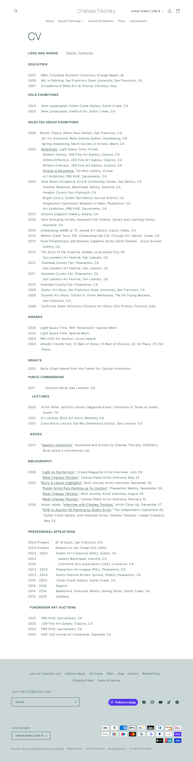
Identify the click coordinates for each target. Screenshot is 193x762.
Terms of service (95, 748)
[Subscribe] (75, 702)
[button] (16, 11)
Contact (133, 673)
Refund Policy (151, 673)
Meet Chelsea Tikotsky (60, 477)
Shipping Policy (83, 680)
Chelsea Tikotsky (31, 749)
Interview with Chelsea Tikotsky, (88, 504)
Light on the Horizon (58, 472)
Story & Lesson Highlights (61, 483)
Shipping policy (117, 748)
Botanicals (49, 149)
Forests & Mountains (58, 171)
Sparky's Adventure (57, 445)
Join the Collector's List (45, 673)
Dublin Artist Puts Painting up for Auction (75, 488)
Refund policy (75, 748)
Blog (121, 673)
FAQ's (110, 673)
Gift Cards (96, 673)
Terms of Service (109, 680)
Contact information (140, 748)
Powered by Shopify (52, 749)
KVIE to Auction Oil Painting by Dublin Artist (77, 510)
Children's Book (75, 673)
